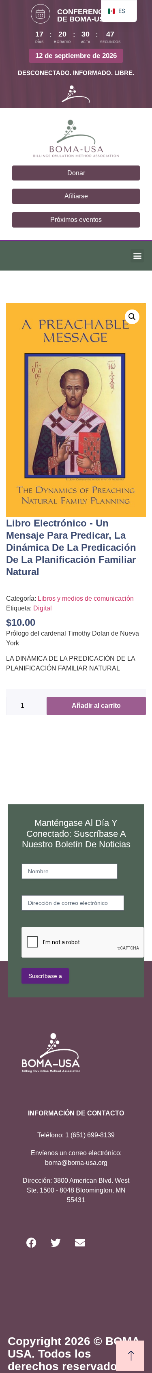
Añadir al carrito (96, 705)
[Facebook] (31, 1242)
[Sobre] (80, 1242)
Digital (42, 608)
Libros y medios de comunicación (86, 598)
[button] (137, 255)
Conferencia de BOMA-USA (83, 15)
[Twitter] (56, 1242)
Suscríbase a (45, 976)
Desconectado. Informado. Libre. (76, 72)
